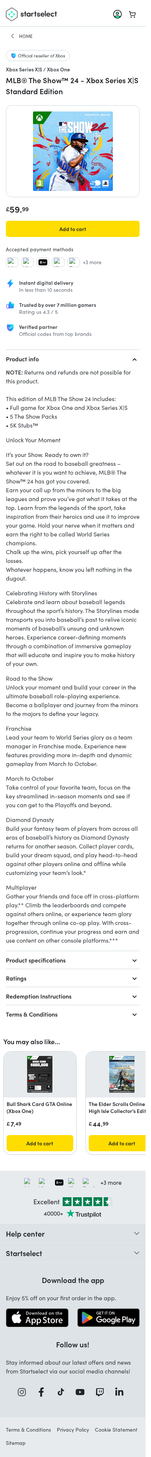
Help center (25, 1233)
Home (26, 36)
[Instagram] (24, 1392)
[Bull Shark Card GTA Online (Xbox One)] (39, 1074)
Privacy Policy (73, 1429)
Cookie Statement (116, 1429)
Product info (22, 359)
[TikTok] (63, 1392)
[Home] (12, 36)
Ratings (16, 978)
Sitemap (16, 1442)
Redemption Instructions (38, 996)
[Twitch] (102, 1392)
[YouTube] (82, 1392)
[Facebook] (44, 1392)
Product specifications (36, 960)
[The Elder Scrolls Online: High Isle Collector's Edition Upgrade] (122, 1074)
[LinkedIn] (122, 1392)
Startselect (24, 1253)
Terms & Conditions (32, 1014)
